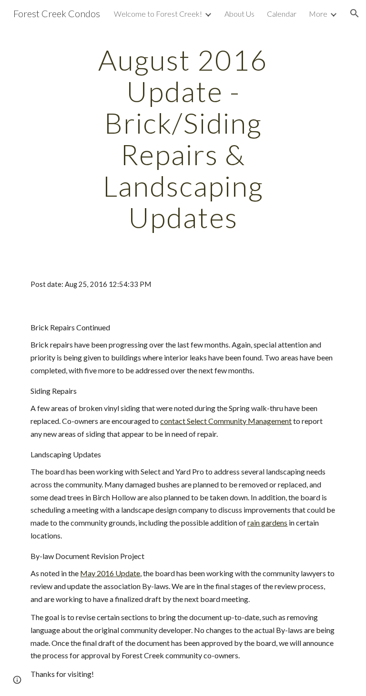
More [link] (318, 13)
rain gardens (267, 522)
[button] (354, 13)
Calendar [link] (281, 13)
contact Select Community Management (226, 420)
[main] (182, 138)
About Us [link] (239, 13)
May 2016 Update (110, 573)
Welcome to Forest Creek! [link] (158, 13)
